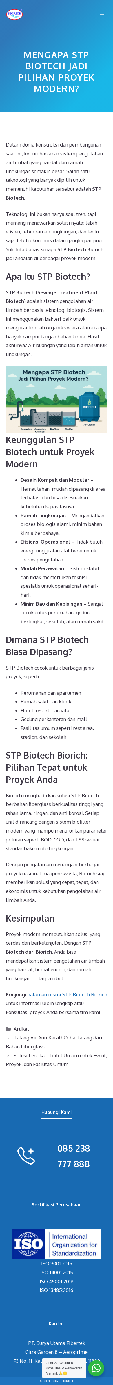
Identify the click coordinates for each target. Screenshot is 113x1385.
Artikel (21, 1029)
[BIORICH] (14, 14)
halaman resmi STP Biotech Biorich (67, 994)
